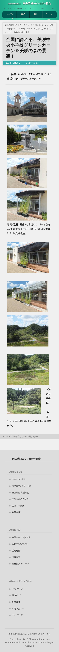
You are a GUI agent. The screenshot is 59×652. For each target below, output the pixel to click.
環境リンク (16, 595)
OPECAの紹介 (19, 479)
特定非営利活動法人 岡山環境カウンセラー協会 (29, 634)
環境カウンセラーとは (21, 486)
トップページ (10, 15)
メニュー (49, 15)
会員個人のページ (20, 563)
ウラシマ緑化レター (34, 63)
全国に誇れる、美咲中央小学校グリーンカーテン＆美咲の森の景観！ (28, 48)
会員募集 (16, 602)
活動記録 (16, 550)
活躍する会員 (18, 505)
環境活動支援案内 (20, 492)
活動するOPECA (20, 544)
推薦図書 (16, 557)
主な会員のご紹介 (20, 499)
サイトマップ (17, 615)
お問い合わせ (18, 608)
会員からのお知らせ (21, 537)
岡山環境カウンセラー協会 (26, 458)
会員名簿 (16, 512)
